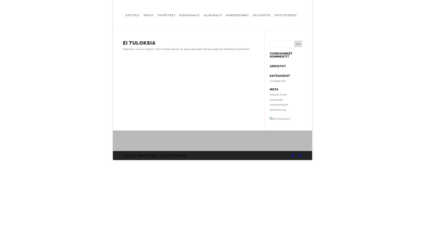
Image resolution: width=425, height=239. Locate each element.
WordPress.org (278, 109)
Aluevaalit (213, 15)
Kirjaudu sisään (278, 94)
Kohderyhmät (237, 15)
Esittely (133, 15)
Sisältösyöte (276, 99)
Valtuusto (261, 15)
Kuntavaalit (189, 15)
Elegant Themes (146, 155)
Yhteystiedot (285, 15)
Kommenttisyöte (279, 104)
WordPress (180, 155)
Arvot (148, 15)
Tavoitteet (166, 15)
